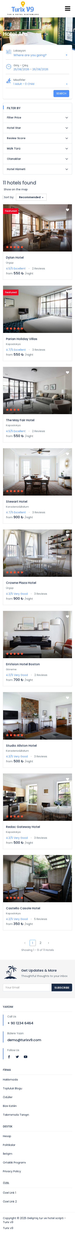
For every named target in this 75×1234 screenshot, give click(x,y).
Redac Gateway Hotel (23, 827)
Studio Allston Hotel (21, 745)
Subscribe (61, 988)
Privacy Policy (12, 1171)
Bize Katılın (10, 1106)
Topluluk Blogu (12, 1088)
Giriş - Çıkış (20, 65)
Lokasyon (19, 51)
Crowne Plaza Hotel (21, 583)
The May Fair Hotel (20, 420)
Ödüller (7, 1097)
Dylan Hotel (15, 257)
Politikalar (9, 1145)
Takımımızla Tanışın (16, 1115)
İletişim (7, 1154)
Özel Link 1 (9, 1193)
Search (61, 93)
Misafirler (19, 80)
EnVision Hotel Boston (23, 664)
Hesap (7, 1136)
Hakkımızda (10, 1079)
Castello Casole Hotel (23, 908)
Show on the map (16, 189)
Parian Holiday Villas (21, 339)
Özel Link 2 (10, 1201)
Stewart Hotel (16, 501)
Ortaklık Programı (14, 1162)
